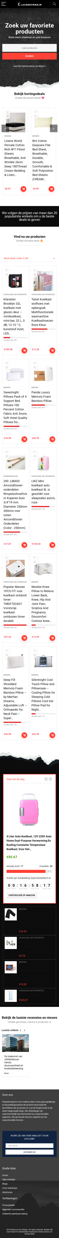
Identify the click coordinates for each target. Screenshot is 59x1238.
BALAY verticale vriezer (31, 995)
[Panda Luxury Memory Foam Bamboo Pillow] (43, 374)
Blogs (5, 1184)
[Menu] (3, 4)
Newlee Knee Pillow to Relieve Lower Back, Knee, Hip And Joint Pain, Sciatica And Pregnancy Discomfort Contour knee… (42, 604)
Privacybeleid (8, 1205)
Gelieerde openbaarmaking (14, 1213)
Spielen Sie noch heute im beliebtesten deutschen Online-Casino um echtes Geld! (30, 1232)
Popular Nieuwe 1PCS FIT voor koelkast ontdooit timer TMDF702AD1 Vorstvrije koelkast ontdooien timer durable (15, 604)
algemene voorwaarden (13, 1209)
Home (5, 1175)
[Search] (54, 4)
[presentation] (5, 128)
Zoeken (29, 56)
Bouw (6, 1073)
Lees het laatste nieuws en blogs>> (29, 66)
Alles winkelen (8, 1179)
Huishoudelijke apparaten (15, 295)
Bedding (7, 136)
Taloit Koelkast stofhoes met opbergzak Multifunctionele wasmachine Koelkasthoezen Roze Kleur (42, 312)
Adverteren (7, 1192)
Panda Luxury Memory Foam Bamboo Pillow (41, 396)
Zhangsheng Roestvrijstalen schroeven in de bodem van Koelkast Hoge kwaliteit (34, 946)
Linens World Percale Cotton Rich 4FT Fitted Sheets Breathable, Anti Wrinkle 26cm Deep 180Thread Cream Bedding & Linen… (15, 158)
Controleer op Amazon (23, 189)
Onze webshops (9, 1188)
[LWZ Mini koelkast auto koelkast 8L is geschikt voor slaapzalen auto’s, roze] (43, 463)
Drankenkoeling (10, 476)
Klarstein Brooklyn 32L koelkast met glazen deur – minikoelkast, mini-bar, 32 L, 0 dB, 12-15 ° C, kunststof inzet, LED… (14, 316)
